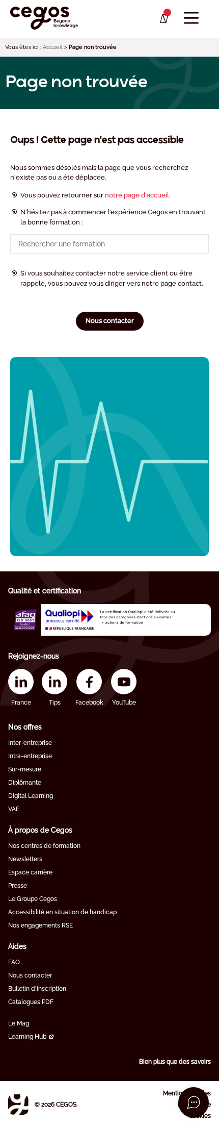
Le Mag (18, 1023)
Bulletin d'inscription (37, 988)
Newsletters (25, 859)
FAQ (14, 962)
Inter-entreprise (30, 742)
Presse (17, 885)
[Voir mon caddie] (163, 19)
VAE (13, 809)
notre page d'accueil (137, 195)
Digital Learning (30, 795)
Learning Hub (27, 1036)
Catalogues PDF (30, 1002)
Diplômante (24, 782)
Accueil (53, 47)
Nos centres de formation (44, 845)
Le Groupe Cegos (32, 899)
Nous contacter (110, 320)
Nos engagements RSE (40, 925)
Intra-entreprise (30, 756)
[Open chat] (193, 1102)
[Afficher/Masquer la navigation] (191, 18)
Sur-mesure (24, 769)
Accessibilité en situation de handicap (62, 912)
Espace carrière (30, 872)
